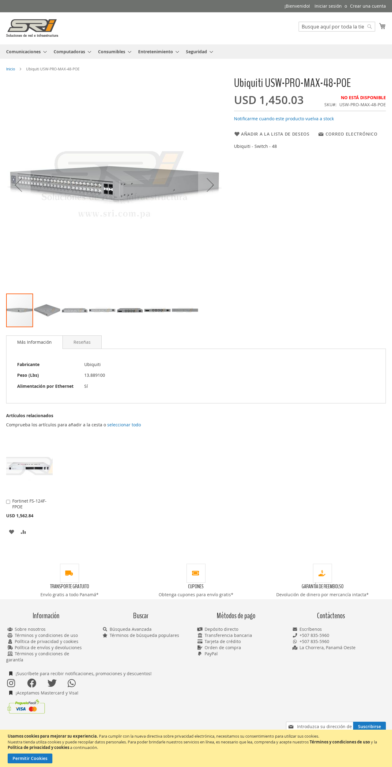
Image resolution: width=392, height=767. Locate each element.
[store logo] (32, 28)
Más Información (34, 342)
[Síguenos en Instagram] (11, 683)
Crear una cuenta (368, 6)
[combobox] (337, 27)
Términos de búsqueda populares (144, 635)
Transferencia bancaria (228, 635)
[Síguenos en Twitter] (51, 683)
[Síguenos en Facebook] (31, 683)
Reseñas (82, 342)
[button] (18, 185)
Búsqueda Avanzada (131, 629)
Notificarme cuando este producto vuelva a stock (284, 119)
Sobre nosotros (30, 629)
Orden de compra (223, 647)
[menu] (196, 51)
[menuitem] (24, 51)
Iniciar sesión (328, 6)
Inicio (10, 68)
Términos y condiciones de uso (46, 635)
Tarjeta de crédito (223, 641)
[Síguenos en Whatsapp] (72, 683)
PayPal (211, 654)
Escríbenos (311, 629)
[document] (197, 748)
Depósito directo (221, 629)
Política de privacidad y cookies (46, 641)
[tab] (34, 342)
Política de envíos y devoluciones (48, 647)
